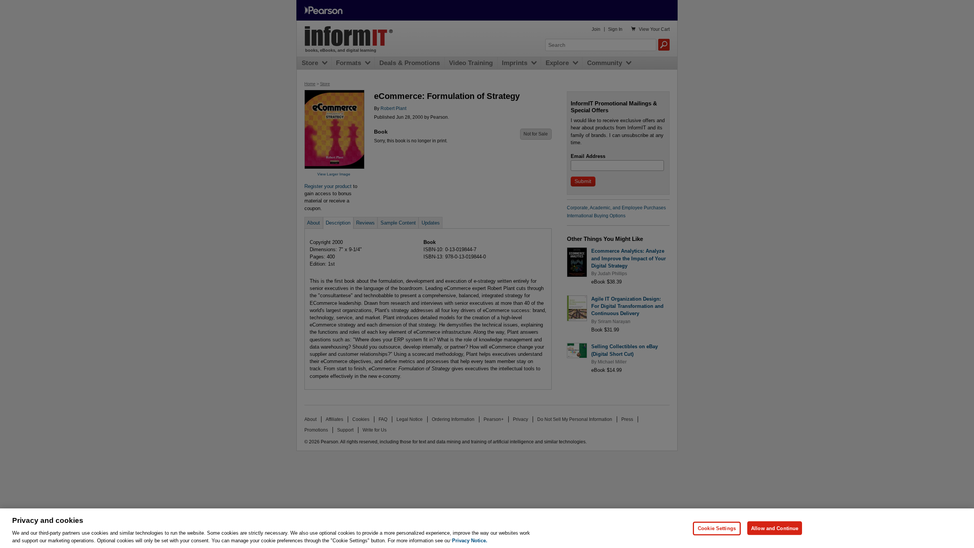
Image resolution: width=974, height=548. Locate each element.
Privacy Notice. (469, 540)
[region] (487, 528)
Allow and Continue (774, 528)
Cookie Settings (717, 528)
